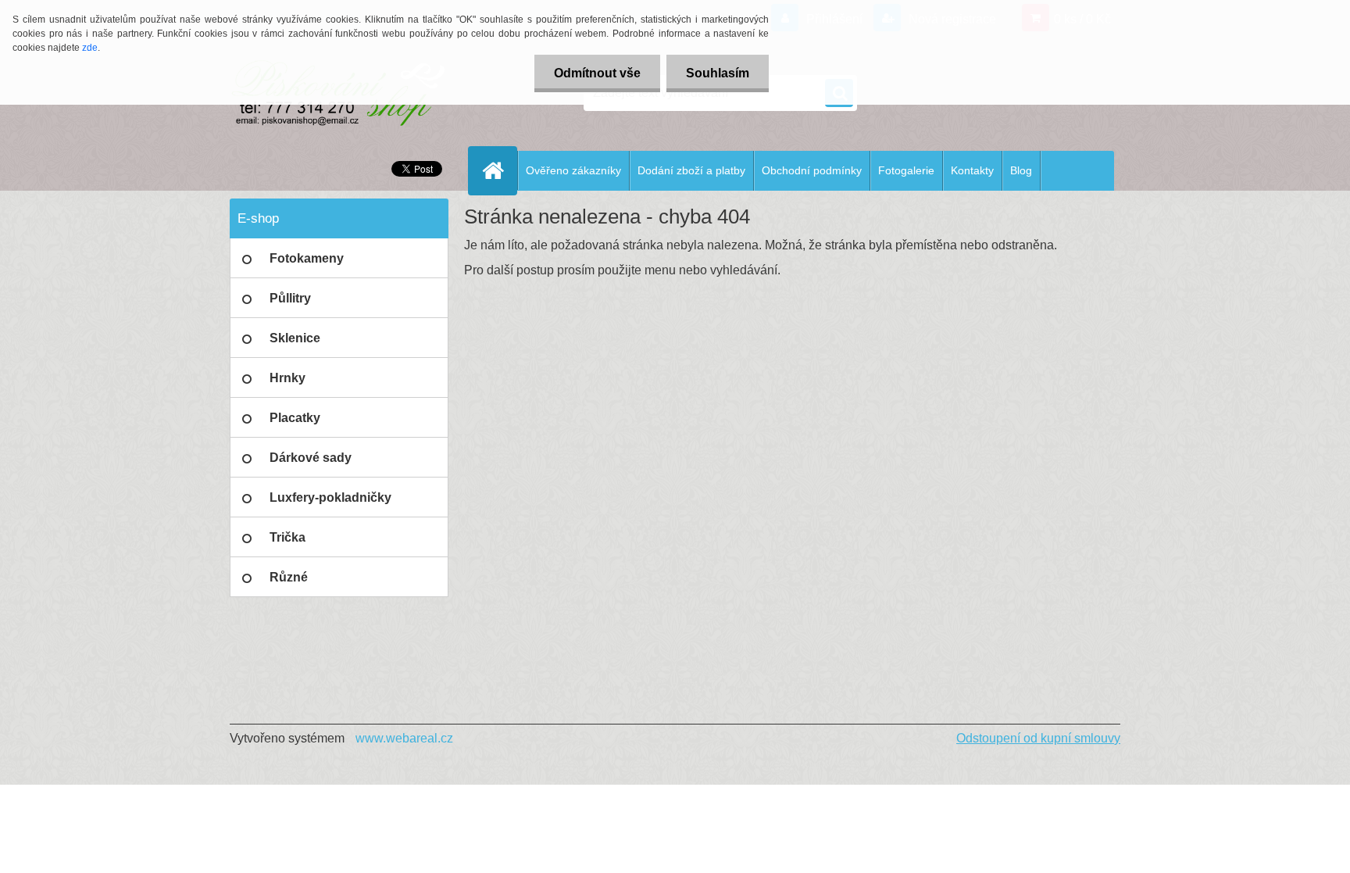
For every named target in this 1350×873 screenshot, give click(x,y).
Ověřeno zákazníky (573, 170)
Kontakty (972, 170)
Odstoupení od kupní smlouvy (1038, 738)
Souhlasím (717, 73)
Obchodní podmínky (812, 170)
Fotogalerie (906, 170)
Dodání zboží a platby (691, 170)
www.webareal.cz (404, 738)
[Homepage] (499, 170)
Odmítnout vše (597, 73)
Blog (1021, 170)
